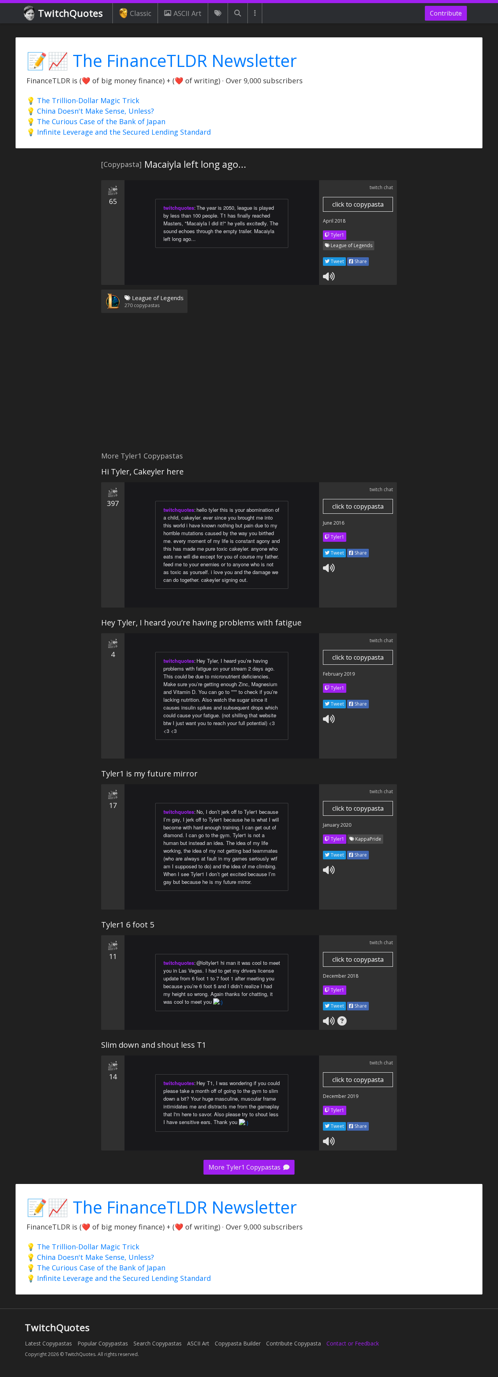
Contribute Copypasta (293, 1343)
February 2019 (339, 674)
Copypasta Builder (238, 1343)
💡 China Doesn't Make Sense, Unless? (90, 111)
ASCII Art (188, 13)
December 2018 (340, 976)
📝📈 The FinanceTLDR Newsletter (161, 60)
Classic (140, 13)
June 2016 (333, 523)
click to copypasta (358, 204)
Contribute (446, 13)
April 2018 (334, 221)
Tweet (337, 261)
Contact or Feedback (352, 1343)
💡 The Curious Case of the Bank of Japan (95, 121)
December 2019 (340, 1096)
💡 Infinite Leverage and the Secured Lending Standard (118, 132)
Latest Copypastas (48, 1343)
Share (360, 261)
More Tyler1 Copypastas (245, 1167)
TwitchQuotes (70, 13)
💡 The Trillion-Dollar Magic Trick (82, 100)
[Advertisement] (249, 386)
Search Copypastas (157, 1343)
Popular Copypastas (102, 1343)
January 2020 (337, 825)
